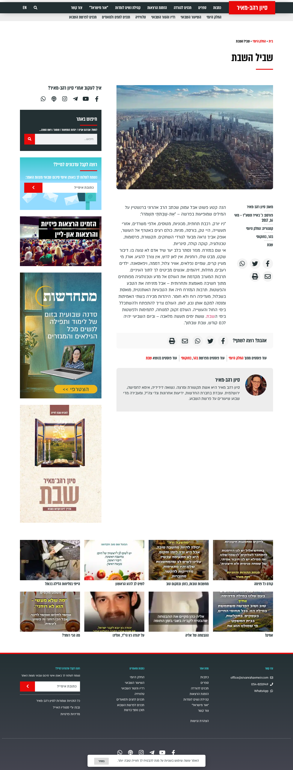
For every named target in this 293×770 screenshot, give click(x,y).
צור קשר (76, 8)
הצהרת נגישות (199, 721)
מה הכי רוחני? (71, 635)
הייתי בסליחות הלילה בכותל (62, 584)
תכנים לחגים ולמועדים (116, 17)
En (25, 8)
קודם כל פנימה (263, 584)
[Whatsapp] (43, 98)
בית (271, 41)
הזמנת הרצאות (157, 8)
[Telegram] (75, 98)
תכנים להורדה (182, 8)
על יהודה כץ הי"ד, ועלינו (128, 635)
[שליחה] (33, 188)
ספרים (202, 8)
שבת (270, 245)
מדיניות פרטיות (70, 714)
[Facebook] (96, 98)
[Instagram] (64, 98)
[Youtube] (86, 98)
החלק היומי (214, 17)
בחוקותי (261, 237)
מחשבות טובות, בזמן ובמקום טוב (187, 584)
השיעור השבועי (191, 17)
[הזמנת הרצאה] (60, 241)
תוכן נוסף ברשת (134, 710)
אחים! (269, 635)
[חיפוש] (29, 139)
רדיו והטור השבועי (163, 17)
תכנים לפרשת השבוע (83, 17)
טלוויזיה (140, 17)
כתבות (217, 8)
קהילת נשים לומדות (127, 8)
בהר (270, 237)
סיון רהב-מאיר (252, 7)
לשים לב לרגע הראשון (129, 584)
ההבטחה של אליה (197, 635)
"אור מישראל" (98, 8)
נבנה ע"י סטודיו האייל (66, 707)
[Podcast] (53, 98)
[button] (35, 8)
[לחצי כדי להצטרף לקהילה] (60, 335)
